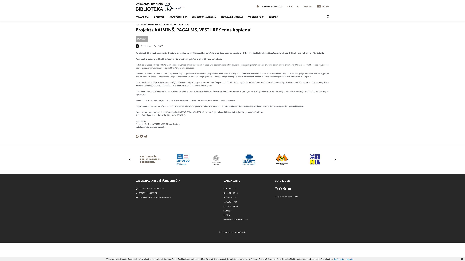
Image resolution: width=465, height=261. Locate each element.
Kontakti (273, 17)
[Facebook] (137, 137)
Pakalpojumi (142, 17)
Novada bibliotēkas (232, 17)
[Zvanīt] (137, 193)
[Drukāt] (145, 137)
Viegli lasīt (308, 6)
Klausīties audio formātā (150, 46)
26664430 (153, 193)
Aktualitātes (141, 25)
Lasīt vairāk (339, 259)
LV (319, 6)
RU (327, 6)
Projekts (153, 39)
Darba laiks (231, 180)
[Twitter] (141, 137)
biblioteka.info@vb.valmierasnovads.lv (155, 197)
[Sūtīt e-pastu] (137, 197)
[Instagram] (276, 188)
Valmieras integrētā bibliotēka (158, 180)
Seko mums (282, 180)
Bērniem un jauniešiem (204, 17)
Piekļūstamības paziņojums (286, 196)
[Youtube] (289, 188)
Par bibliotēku (256, 17)
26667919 (143, 193)
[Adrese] (137, 188)
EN (323, 6)
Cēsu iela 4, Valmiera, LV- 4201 (152, 188)
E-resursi (159, 17)
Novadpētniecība (178, 17)
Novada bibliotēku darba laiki (235, 219)
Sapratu (350, 259)
